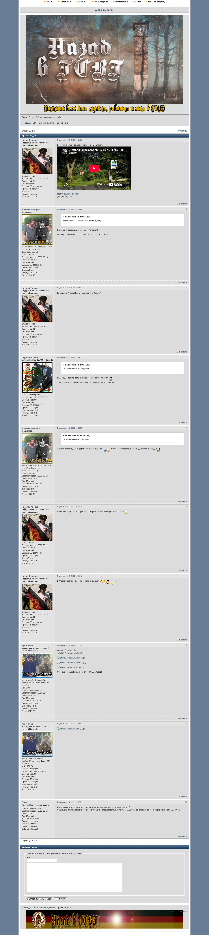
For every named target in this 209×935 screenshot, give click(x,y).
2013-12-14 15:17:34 (74, 802)
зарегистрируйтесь (55, 117)
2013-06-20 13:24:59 (74, 724)
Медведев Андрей (31, 209)
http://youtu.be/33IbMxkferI (68, 194)
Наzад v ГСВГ (30, 123)
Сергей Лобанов (30, 357)
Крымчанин (28, 645)
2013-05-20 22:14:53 (74, 357)
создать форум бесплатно (177, 912)
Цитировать (182, 204)
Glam (24, 802)
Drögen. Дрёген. (46, 123)
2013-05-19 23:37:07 (74, 288)
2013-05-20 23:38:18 (74, 428)
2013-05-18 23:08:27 (74, 209)
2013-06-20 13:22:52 (74, 645)
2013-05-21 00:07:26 (74, 507)
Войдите (39, 117)
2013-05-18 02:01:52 (74, 140)
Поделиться (62, 140)
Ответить (182, 131)
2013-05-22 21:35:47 (74, 576)
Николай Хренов (30, 140)
